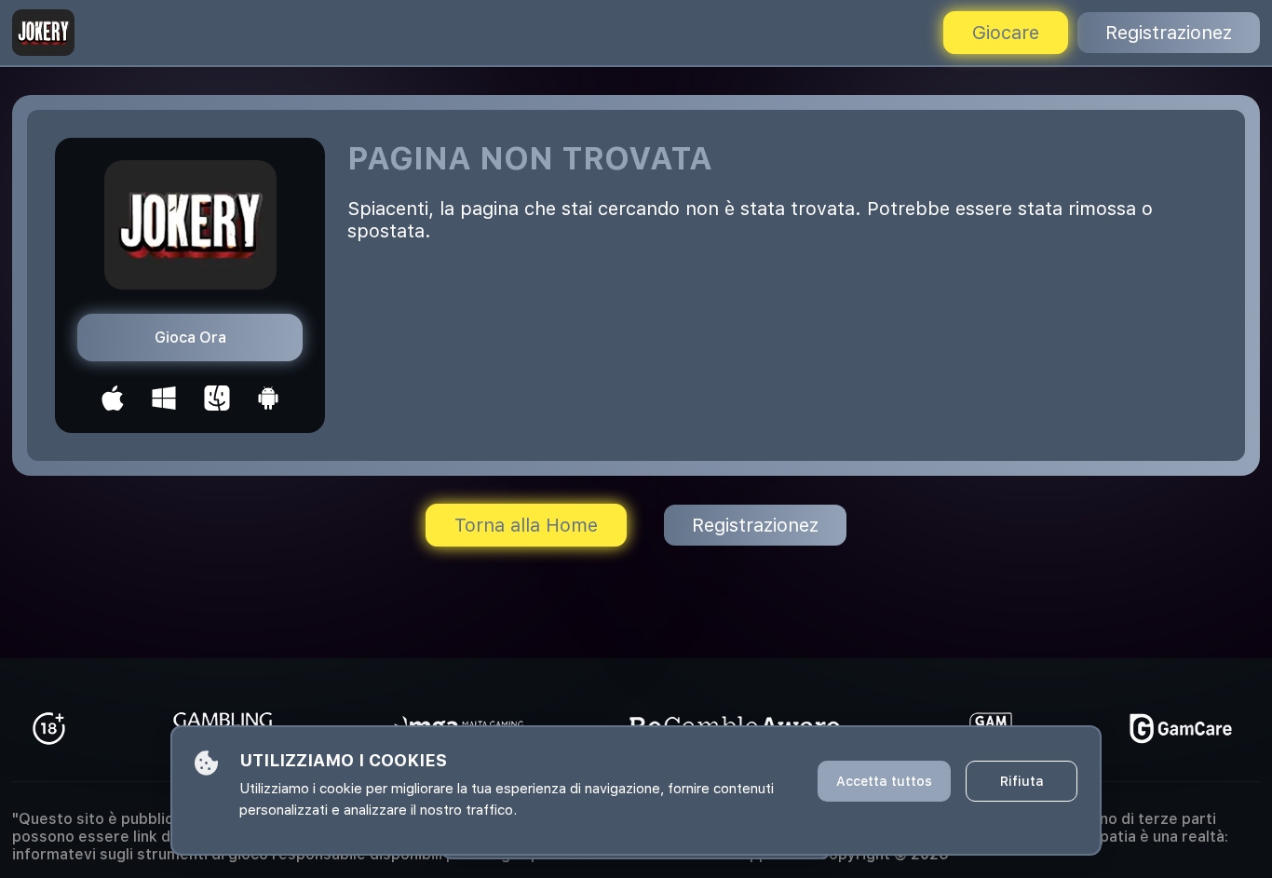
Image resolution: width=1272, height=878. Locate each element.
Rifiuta (1022, 781)
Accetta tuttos (884, 781)
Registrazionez (1168, 32)
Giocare (1005, 32)
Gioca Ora (190, 337)
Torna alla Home (526, 525)
